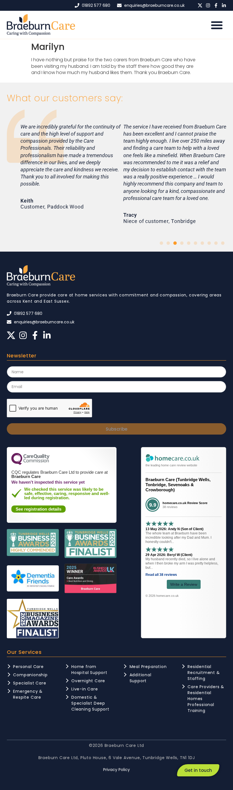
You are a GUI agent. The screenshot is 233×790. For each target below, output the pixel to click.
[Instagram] (208, 5)
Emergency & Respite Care (28, 694)
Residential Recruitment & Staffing (204, 672)
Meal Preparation (148, 666)
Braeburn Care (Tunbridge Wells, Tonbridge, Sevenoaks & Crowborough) (178, 484)
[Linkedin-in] (224, 5)
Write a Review (183, 584)
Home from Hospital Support (89, 669)
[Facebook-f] (216, 5)
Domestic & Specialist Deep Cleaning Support (90, 703)
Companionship (30, 675)
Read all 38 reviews (161, 575)
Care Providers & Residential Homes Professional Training (206, 698)
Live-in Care (84, 689)
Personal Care (28, 666)
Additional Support (140, 678)
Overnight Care (88, 681)
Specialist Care (29, 683)
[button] (216, 25)
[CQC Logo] (30, 463)
